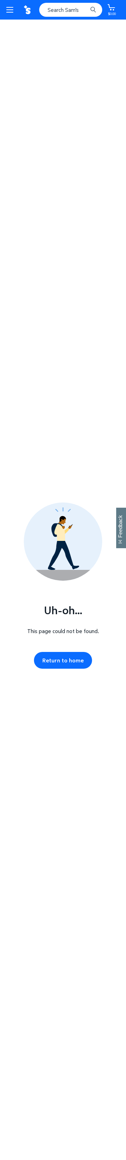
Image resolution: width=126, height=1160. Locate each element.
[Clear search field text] (84, 10)
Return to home (63, 660)
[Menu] (11, 9)
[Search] (93, 9)
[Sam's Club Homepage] (28, 10)
